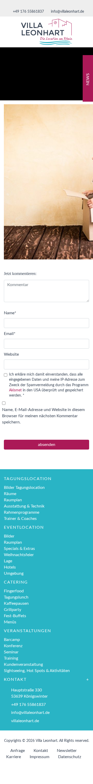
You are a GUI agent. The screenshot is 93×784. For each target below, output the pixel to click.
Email (10, 334)
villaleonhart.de (25, 721)
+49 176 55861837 (28, 11)
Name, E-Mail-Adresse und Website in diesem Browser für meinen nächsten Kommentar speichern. (43, 416)
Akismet (15, 390)
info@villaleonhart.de (67, 11)
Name (10, 313)
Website (11, 354)
